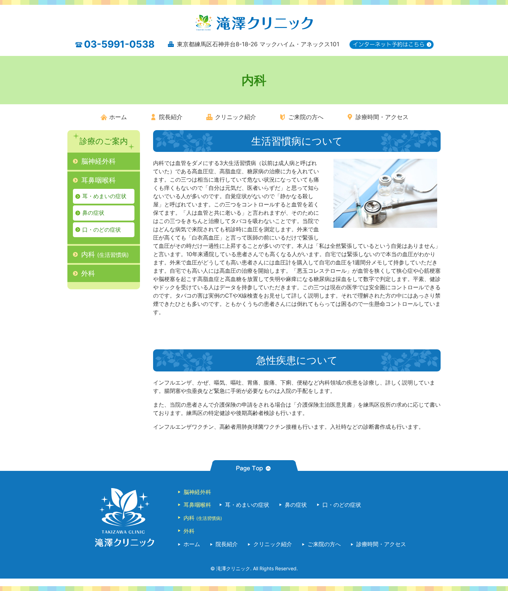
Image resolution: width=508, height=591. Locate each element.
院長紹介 (170, 117)
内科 (105, 254)
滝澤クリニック (233, 568)
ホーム (118, 117)
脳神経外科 (98, 161)
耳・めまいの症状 (104, 196)
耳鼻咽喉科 (98, 180)
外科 (88, 273)
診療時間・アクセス (382, 117)
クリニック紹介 (235, 117)
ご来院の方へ (305, 117)
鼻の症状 (93, 212)
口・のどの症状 (101, 229)
